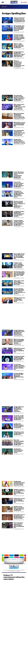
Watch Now (23, 2)
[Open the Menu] (2, 2)
